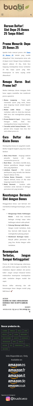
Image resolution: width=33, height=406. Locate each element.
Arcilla (20, 331)
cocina (16, 334)
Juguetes (16, 338)
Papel (14, 341)
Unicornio (5, 349)
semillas (20, 341)
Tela (11, 345)
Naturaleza (24, 338)
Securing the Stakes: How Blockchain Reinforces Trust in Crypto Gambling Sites (15, 302)
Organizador (6, 341)
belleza (4, 334)
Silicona (4, 345)
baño (25, 331)
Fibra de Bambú (6, 338)
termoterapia (19, 345)
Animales (12, 331)
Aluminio (4, 331)
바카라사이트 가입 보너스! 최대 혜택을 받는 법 (16, 309)
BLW (10, 334)
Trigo (27, 345)
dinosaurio (24, 334)
